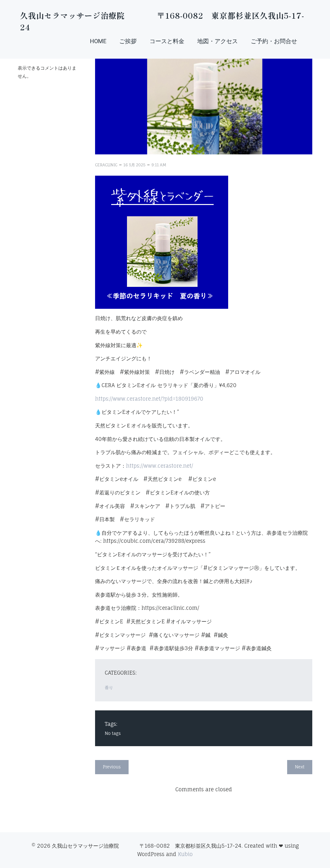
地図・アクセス (217, 41)
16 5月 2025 (134, 164)
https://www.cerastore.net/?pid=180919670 (149, 398)
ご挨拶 (128, 41)
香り (109, 687)
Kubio (185, 854)
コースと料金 (167, 41)
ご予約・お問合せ (274, 41)
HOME (98, 41)
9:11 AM (158, 164)
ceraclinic (106, 164)
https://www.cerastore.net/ (159, 466)
